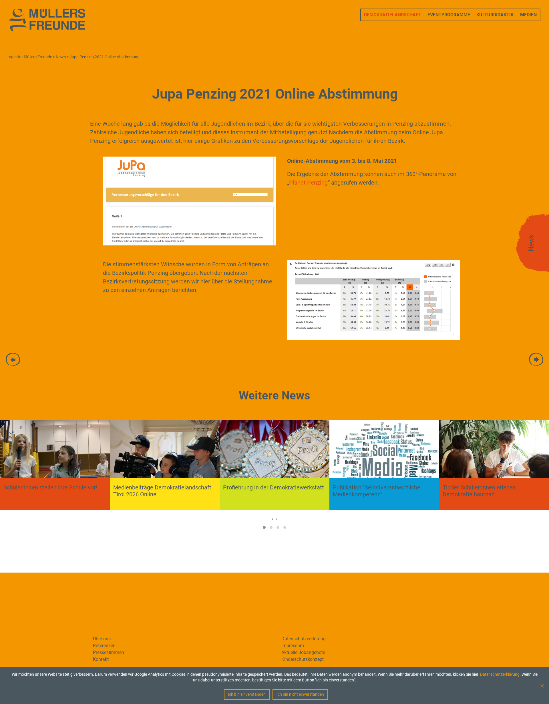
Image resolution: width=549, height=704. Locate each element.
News (531, 243)
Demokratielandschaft (392, 14)
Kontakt (101, 659)
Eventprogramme (448, 14)
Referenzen (104, 645)
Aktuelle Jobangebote (303, 652)
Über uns (102, 638)
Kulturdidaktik (495, 14)
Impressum (292, 645)
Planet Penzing (308, 182)
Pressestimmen (108, 652)
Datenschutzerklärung (500, 674)
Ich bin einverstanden (247, 694)
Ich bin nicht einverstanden (300, 694)
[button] (264, 527)
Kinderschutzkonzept (302, 659)
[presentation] (272, 518)
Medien (528, 14)
